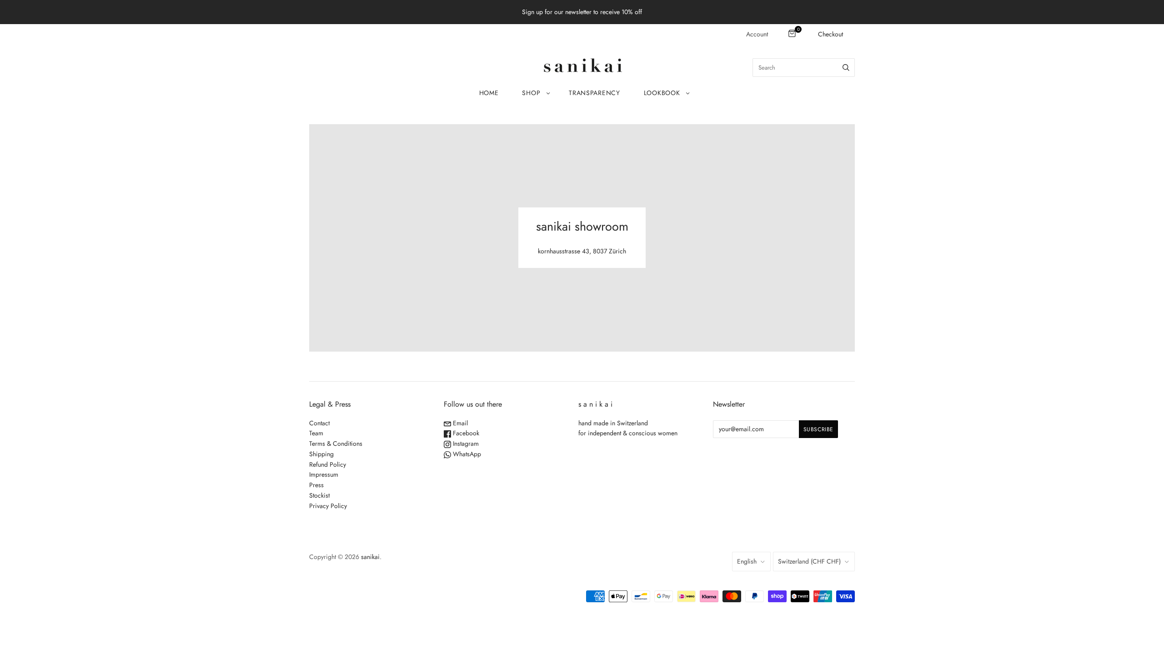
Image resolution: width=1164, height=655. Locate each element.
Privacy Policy (328, 505)
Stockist (319, 495)
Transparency (594, 92)
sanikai (370, 556)
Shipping (321, 453)
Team (316, 433)
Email (459, 423)
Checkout (830, 34)
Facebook (465, 433)
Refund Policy (327, 464)
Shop (531, 92)
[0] (792, 34)
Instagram (465, 443)
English (747, 561)
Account (757, 34)
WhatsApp (466, 453)
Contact (319, 423)
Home (489, 92)
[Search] (846, 67)
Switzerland (809, 561)
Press (316, 484)
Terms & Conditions (335, 443)
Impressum (323, 474)
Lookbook (662, 92)
